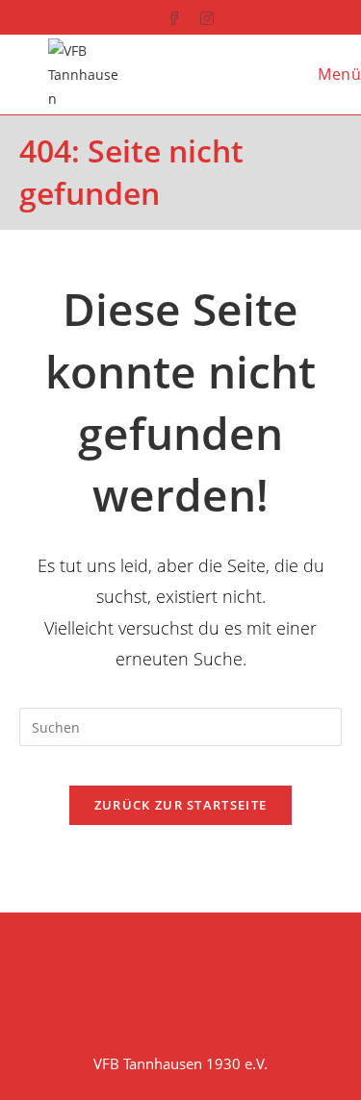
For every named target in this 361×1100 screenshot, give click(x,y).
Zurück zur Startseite (180, 804)
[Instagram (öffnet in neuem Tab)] (197, 15)
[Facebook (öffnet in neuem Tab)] (164, 15)
